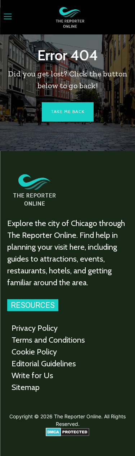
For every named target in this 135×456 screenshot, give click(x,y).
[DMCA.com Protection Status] (67, 434)
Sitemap (26, 387)
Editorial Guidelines (44, 363)
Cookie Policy (34, 352)
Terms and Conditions (48, 340)
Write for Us (32, 375)
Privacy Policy (35, 328)
